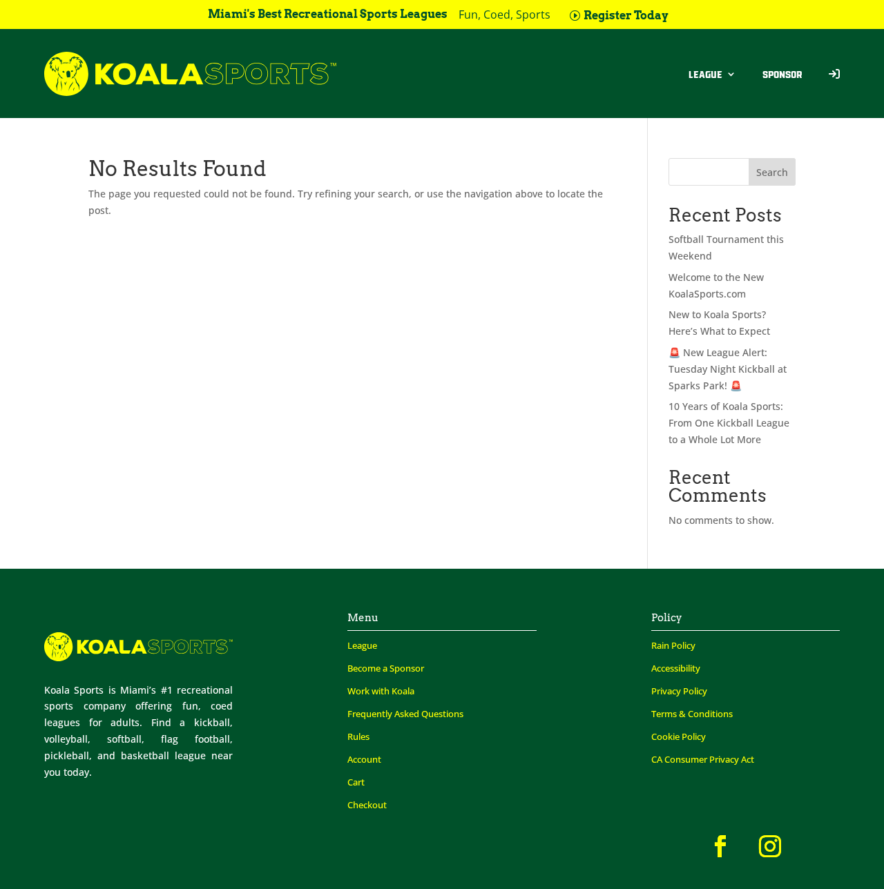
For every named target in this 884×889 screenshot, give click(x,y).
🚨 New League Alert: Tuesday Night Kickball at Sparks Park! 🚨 (728, 369)
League (705, 73)
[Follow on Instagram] (770, 846)
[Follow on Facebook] (720, 846)
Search (772, 172)
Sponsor (782, 73)
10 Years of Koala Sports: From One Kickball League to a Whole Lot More (729, 423)
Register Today (626, 15)
